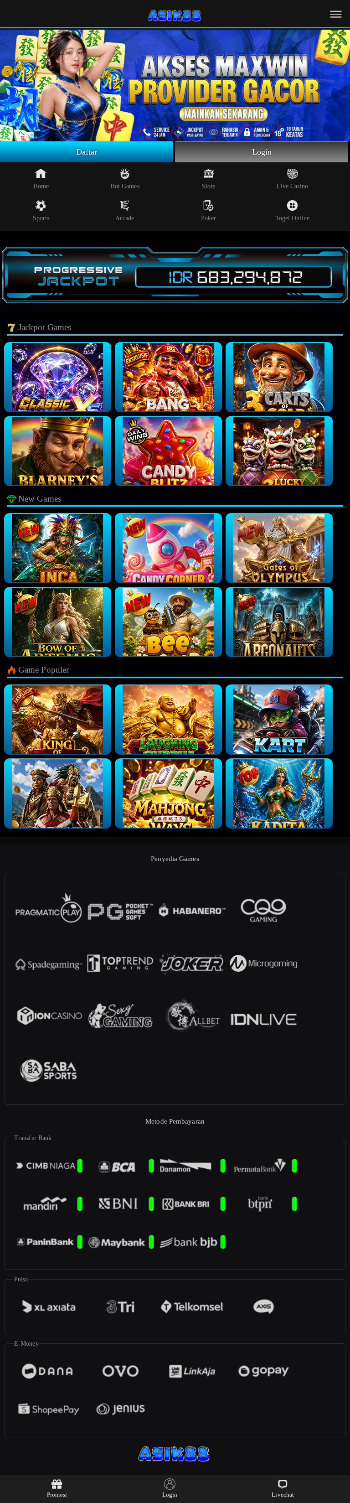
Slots (208, 186)
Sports (41, 218)
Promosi (57, 1494)
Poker (208, 218)
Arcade (124, 218)
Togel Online (292, 218)
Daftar (87, 151)
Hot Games (124, 186)
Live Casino (292, 186)
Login (262, 151)
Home (41, 186)
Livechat (283, 1494)
